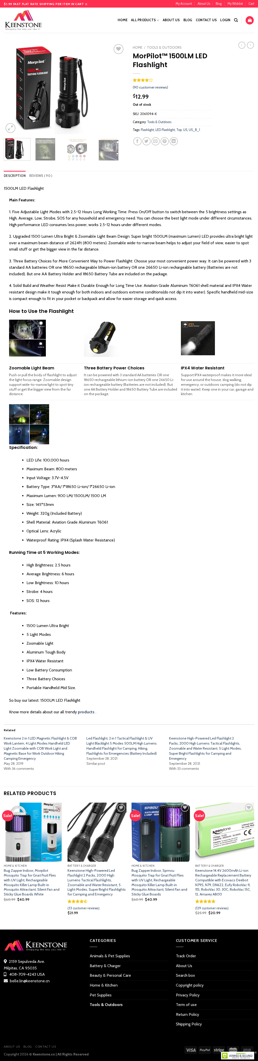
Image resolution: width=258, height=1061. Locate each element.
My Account (184, 4)
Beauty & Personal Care (110, 975)
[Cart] (250, 20)
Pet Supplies (101, 995)
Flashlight (147, 130)
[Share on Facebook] (137, 141)
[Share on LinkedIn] (174, 141)
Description (15, 176)
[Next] (116, 88)
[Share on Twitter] (146, 141)
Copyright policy (190, 985)
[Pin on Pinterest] (164, 141)
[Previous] (12, 88)
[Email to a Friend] (155, 141)
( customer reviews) (150, 87)
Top (179, 130)
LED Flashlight (165, 130)
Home (122, 20)
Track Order (186, 956)
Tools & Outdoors (164, 47)
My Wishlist (235, 4)
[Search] (236, 20)
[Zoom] (10, 128)
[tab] (15, 176)
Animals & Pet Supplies (110, 956)
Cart (251, 4)
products (86, 712)
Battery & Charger (105, 965)
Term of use (186, 1004)
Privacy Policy (188, 995)
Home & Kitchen (104, 985)
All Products (143, 20)
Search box (185, 975)
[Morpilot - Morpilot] (29, 20)
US (185, 130)
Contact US (206, 20)
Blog (219, 4)
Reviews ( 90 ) (40, 176)
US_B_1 (194, 130)
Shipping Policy (189, 1024)
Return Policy (187, 1014)
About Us (204, 4)
